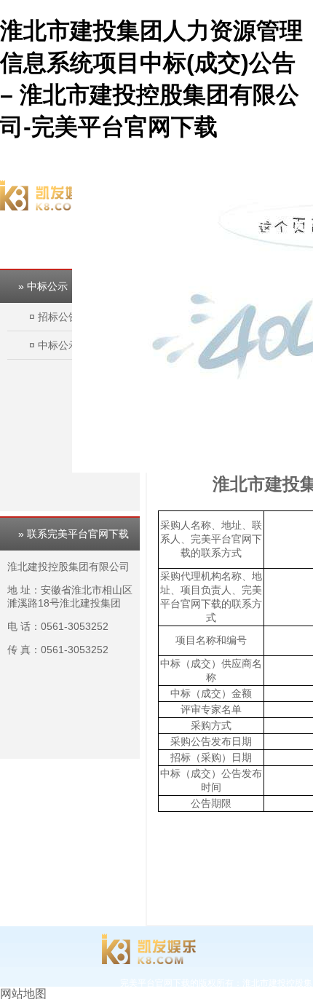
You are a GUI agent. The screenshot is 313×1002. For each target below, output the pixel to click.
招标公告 (58, 317)
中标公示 (58, 345)
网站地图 (23, 993)
